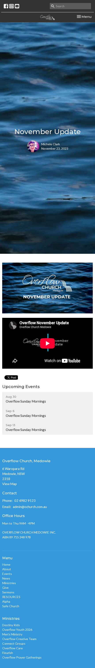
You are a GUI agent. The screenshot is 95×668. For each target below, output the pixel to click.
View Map (9, 484)
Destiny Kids (11, 625)
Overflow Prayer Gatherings (22, 657)
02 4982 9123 (25, 500)
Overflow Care (12, 648)
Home (6, 564)
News (6, 578)
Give (5, 587)
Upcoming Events (21, 386)
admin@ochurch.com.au (30, 507)
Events (7, 574)
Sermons (8, 592)
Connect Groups (13, 643)
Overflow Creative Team (19, 639)
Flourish (7, 653)
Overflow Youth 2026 (17, 629)
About (6, 569)
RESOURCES (11, 597)
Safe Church (10, 606)
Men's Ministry (12, 634)
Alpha (6, 601)
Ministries (9, 583)
